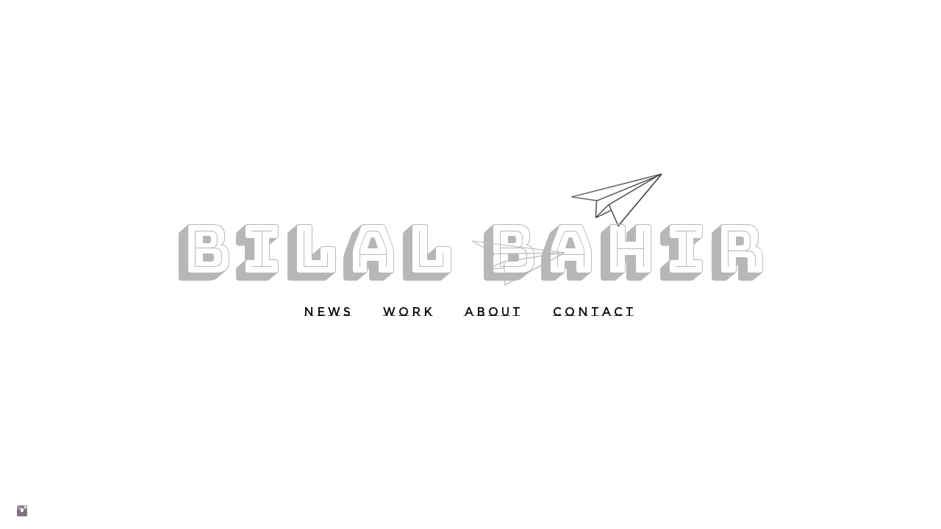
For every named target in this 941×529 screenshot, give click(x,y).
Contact (595, 312)
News (329, 312)
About (494, 312)
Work (409, 312)
